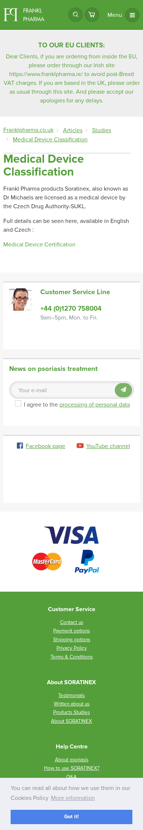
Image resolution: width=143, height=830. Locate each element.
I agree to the (77, 404)
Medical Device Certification (39, 244)
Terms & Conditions (72, 657)
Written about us (71, 704)
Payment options (71, 631)
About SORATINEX (71, 721)
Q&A (71, 777)
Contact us (71, 622)
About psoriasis (71, 760)
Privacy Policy (71, 648)
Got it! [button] (71, 816)
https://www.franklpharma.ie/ (46, 74)
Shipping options (71, 639)
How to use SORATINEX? (71, 768)
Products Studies (71, 712)
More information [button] (73, 798)
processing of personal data (94, 404)
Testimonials (71, 695)
